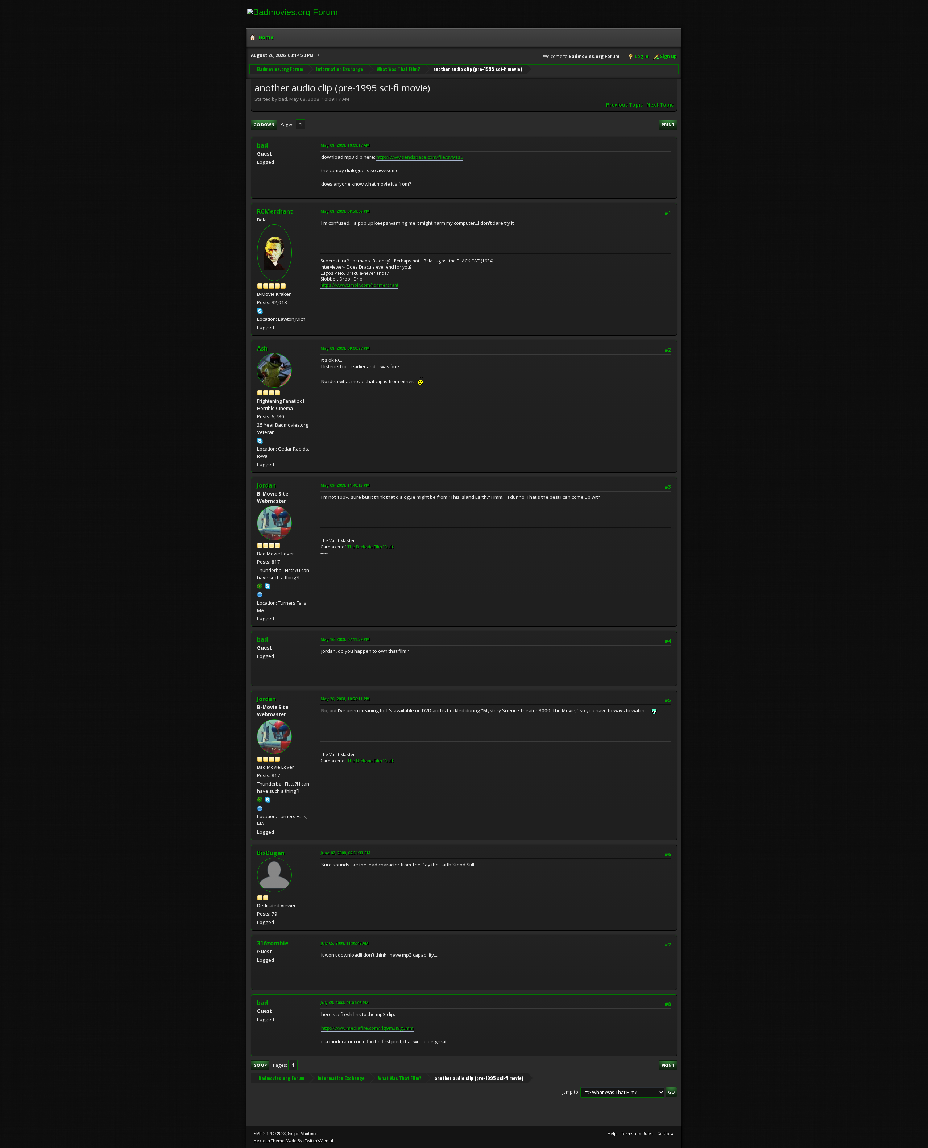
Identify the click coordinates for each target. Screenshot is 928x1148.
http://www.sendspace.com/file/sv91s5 (419, 157)
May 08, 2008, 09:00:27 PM (345, 348)
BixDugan (271, 853)
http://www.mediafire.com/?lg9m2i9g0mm (367, 1028)
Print (668, 124)
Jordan (266, 485)
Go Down (263, 124)
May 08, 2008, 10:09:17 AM (345, 145)
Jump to (570, 1092)
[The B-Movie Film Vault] (260, 594)
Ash (262, 348)
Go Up (260, 1065)
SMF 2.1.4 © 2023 (270, 1133)
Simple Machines (303, 1133)
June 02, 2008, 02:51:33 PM (345, 852)
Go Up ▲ (665, 1133)
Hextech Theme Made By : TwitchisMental (293, 1140)
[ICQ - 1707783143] (260, 586)
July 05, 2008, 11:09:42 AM (344, 943)
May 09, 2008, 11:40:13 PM (345, 485)
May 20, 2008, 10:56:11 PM (345, 698)
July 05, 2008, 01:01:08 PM (344, 1002)
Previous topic (624, 104)
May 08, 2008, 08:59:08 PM (345, 211)
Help (612, 1133)
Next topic (660, 104)
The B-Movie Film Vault (370, 547)
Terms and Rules (636, 1133)
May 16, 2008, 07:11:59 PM (345, 639)
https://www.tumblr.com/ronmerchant (359, 285)
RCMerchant (275, 211)
